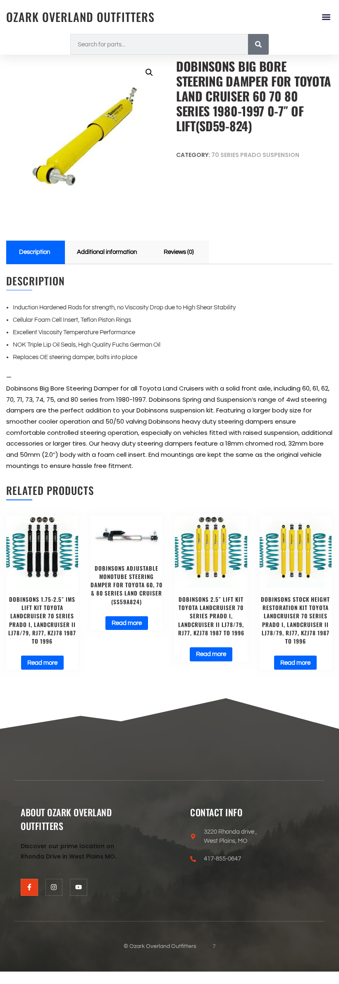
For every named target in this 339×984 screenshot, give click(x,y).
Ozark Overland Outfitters (80, 16)
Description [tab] (34, 252)
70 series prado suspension (255, 155)
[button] (326, 17)
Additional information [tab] (107, 252)
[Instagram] (54, 887)
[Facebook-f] (29, 887)
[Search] (258, 44)
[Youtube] (78, 887)
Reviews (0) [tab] (179, 252)
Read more (42, 663)
